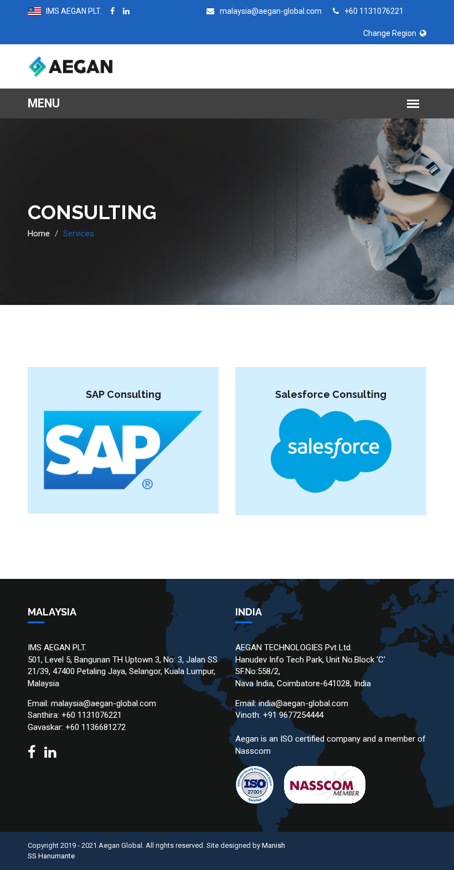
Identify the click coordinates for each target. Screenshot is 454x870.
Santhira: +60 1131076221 (75, 715)
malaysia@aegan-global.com (270, 11)
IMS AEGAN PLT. (71, 11)
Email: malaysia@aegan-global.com (92, 703)
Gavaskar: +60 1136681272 (77, 727)
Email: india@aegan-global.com (291, 703)
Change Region (391, 33)
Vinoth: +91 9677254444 (279, 715)
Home (39, 234)
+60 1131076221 (373, 11)
